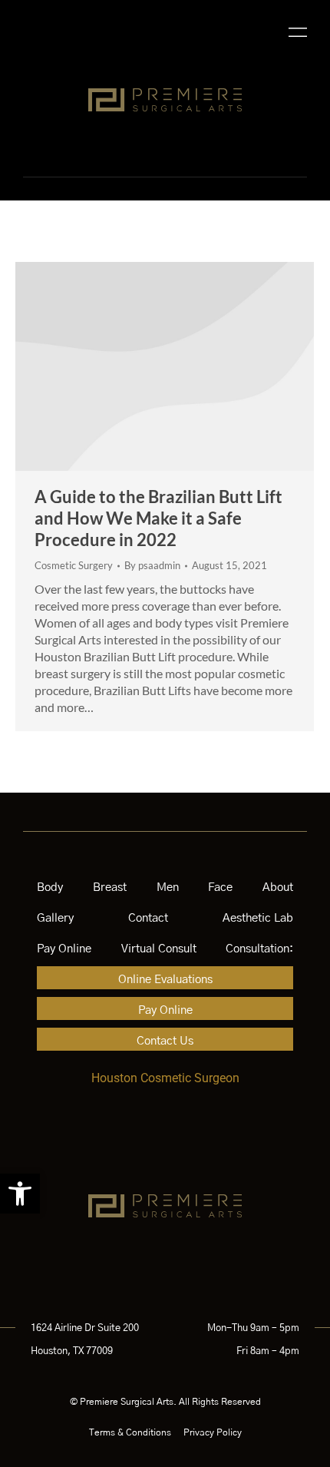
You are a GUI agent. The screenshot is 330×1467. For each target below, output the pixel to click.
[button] (20, 1194)
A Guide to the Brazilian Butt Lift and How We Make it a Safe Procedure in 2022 (158, 518)
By (152, 565)
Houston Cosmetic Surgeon (165, 1078)
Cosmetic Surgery (74, 565)
